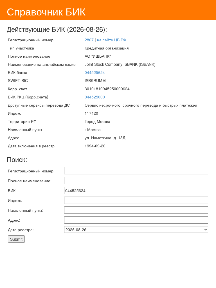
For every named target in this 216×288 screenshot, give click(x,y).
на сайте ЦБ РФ (111, 39)
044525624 (95, 72)
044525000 (95, 97)
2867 (89, 39)
